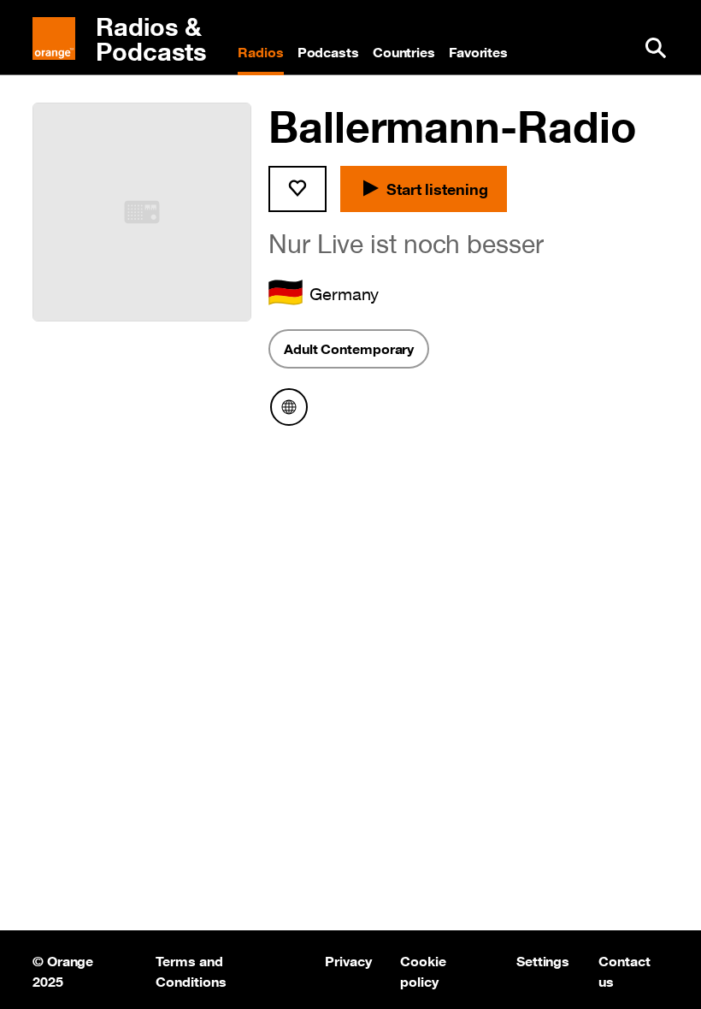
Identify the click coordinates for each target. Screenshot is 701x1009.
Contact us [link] (625, 969)
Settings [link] (542, 960)
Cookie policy (422, 969)
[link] (128, 39)
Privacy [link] (348, 960)
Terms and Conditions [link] (191, 969)
